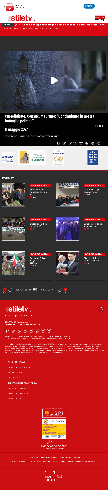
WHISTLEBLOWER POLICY (19, 393)
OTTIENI (89, 6)
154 (21, 290)
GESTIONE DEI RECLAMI (18, 388)
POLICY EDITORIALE (16, 362)
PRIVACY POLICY (15, 372)
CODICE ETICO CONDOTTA (19, 367)
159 (44, 290)
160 (48, 290)
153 (17, 290)
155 (25, 290)
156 (30, 290)
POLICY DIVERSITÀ (15, 378)
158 (40, 290)
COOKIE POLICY (14, 399)
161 (53, 290)
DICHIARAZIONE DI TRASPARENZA (22, 383)
